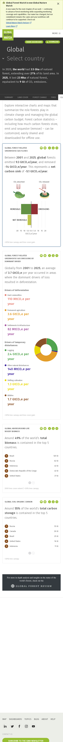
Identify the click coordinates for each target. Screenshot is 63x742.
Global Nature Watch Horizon (17, 23)
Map (4, 719)
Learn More (10, 26)
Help (53, 719)
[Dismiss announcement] (58, 3)
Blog (36, 719)
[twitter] (12, 726)
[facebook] (19, 726)
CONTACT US (7, 734)
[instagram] (26, 726)
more (55, 33)
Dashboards (15, 719)
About (45, 719)
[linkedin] (5, 726)
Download (54, 42)
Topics (27, 719)
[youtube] (33, 726)
